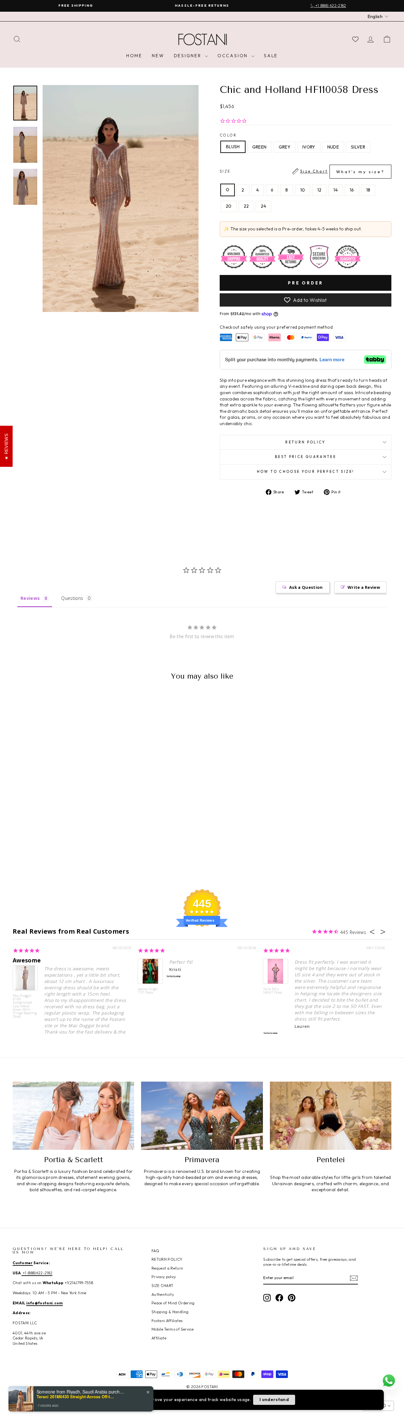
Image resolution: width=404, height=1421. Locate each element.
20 (229, 206)
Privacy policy (164, 1276)
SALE (271, 55)
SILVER (358, 147)
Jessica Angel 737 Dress (148, 991)
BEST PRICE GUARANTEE (305, 456)
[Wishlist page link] (355, 39)
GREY (284, 147)
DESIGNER (188, 55)
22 (246, 206)
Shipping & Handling (170, 1311)
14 (335, 190)
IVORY (308, 147)
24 (263, 206)
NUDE (333, 147)
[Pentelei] (330, 1116)
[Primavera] (202, 1116)
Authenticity (163, 1294)
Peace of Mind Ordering (173, 1303)
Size (302, 171)
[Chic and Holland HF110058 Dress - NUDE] (70, 852)
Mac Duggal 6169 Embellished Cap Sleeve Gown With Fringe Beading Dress (25, 1006)
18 (368, 190)
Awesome (27, 960)
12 (319, 190)
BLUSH (233, 146)
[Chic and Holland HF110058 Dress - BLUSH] (36, 852)
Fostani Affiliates (167, 1320)
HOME (134, 55)
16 (352, 190)
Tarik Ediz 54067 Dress (272, 991)
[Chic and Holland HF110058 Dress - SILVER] (79, 852)
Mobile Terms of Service (172, 1329)
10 (302, 190)
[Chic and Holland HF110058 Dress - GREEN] (45, 852)
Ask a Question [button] (306, 587)
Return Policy (305, 442)
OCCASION (233, 55)
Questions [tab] (72, 598)
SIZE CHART (163, 1285)
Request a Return (167, 1268)
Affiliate (159, 1338)
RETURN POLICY (167, 1259)
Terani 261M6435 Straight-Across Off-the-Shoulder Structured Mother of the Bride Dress (76, 1396)
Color (228, 135)
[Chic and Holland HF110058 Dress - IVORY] (62, 852)
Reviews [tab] (30, 598)
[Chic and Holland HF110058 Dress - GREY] (53, 852)
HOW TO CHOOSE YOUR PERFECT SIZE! (305, 471)
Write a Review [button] (364, 587)
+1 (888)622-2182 (36, 1273)
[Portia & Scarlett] (73, 1116)
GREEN (259, 147)
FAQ (155, 1250)
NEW (158, 55)
